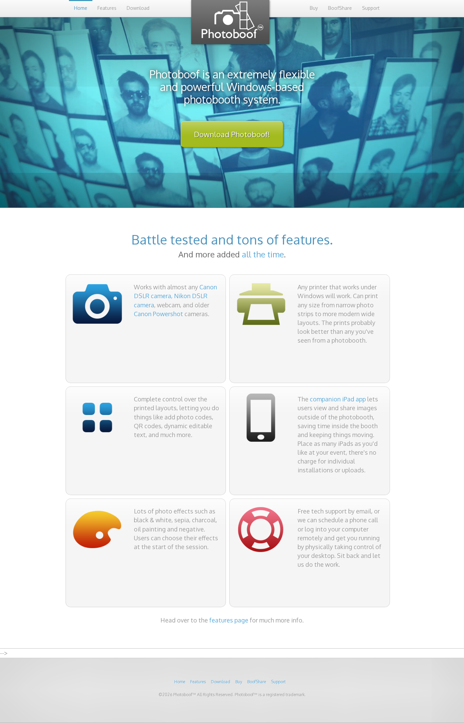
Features (107, 8)
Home (80, 8)
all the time (263, 254)
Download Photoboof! (232, 134)
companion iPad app (338, 399)
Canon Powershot (158, 314)
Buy (314, 8)
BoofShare (340, 8)
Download (138, 8)
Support (371, 8)
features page (228, 620)
